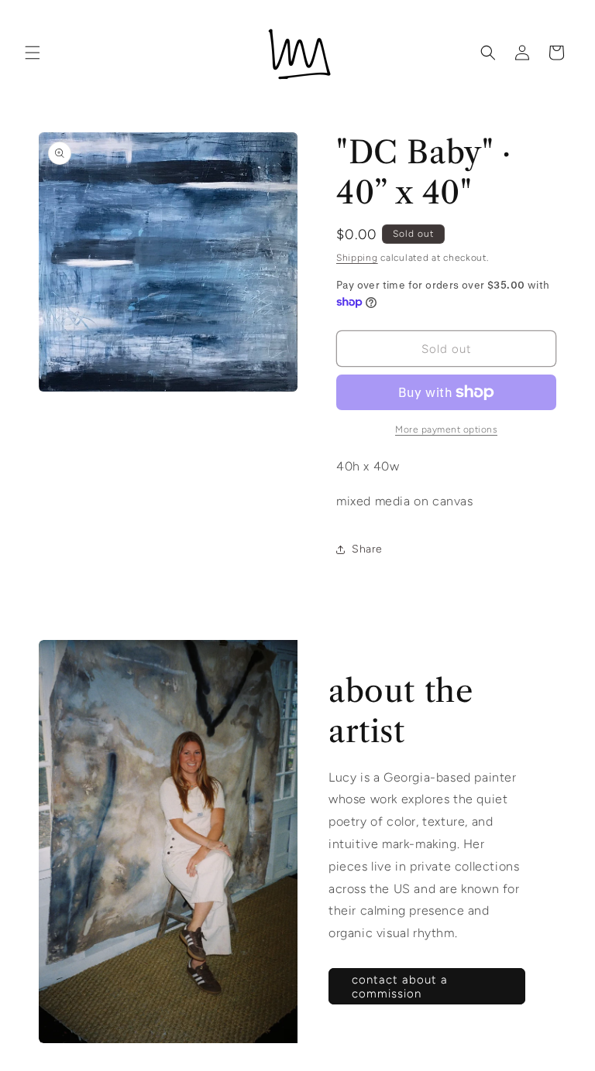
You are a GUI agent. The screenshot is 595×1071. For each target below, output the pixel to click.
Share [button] (367, 549)
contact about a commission (400, 987)
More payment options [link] (446, 429)
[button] (32, 53)
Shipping (357, 257)
